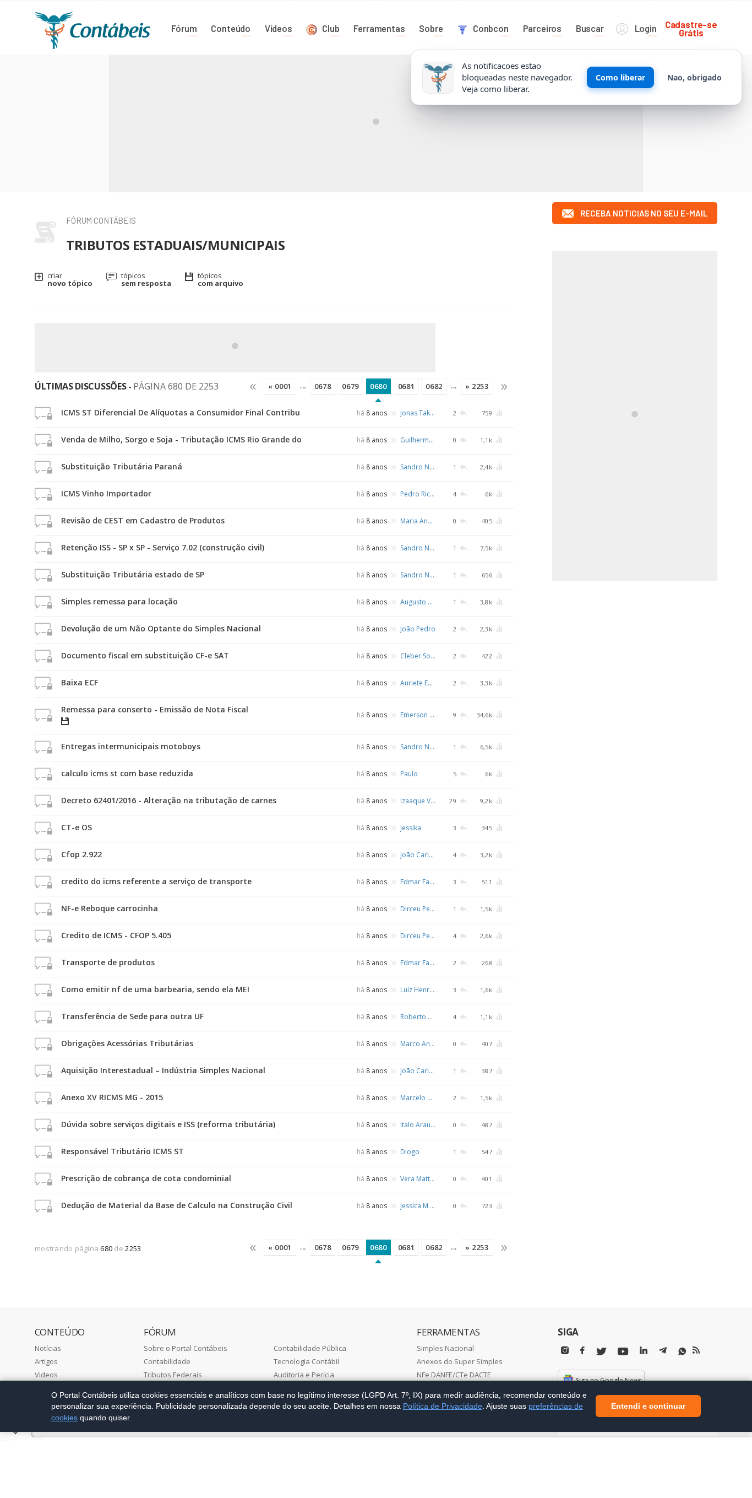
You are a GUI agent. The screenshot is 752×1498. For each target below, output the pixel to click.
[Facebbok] (582, 1350)
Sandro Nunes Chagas (417, 467)
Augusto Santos (417, 602)
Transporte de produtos (108, 962)
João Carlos (417, 854)
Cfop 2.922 (81, 854)
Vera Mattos (417, 1178)
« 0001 (280, 386)
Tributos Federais (173, 1375)
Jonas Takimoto (417, 413)
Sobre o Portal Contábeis (185, 1348)
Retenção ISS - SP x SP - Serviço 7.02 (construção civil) (162, 547)
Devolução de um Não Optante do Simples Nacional (161, 628)
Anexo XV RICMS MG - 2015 (112, 1097)
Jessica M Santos (417, 1205)
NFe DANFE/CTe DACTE (454, 1375)
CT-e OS (76, 827)
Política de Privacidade (442, 1406)
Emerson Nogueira (417, 715)
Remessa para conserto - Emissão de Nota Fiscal (154, 709)
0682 (434, 386)
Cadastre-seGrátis (691, 28)
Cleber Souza (417, 656)
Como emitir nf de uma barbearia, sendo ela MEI (155, 989)
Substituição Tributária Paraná (121, 466)
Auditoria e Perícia (304, 1375)
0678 (322, 386)
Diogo (409, 1151)
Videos (46, 1375)
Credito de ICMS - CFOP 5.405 (116, 935)
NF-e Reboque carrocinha (109, 908)
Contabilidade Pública (310, 1348)
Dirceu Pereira (417, 908)
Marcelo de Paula (417, 1097)
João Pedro (417, 629)
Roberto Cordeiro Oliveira (417, 1016)
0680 (378, 386)
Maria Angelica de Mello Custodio (417, 521)
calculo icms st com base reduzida (127, 773)
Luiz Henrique (417, 989)
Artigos (46, 1361)
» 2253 (477, 386)
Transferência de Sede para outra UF (132, 1016)
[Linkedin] (643, 1350)
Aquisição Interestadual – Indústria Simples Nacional (163, 1070)
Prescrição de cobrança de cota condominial (146, 1178)
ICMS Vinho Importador (106, 493)
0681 (406, 386)
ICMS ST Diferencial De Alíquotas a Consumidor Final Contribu (180, 412)
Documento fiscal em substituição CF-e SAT (145, 655)
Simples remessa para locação (119, 601)
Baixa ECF (79, 682)
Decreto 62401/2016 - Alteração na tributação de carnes (168, 800)
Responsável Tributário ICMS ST (122, 1151)
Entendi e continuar (648, 1406)
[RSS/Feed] (696, 1350)
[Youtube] (622, 1351)
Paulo (409, 773)
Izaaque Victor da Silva (417, 800)
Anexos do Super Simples (460, 1361)
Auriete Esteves (417, 683)
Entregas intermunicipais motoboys (130, 746)
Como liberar (620, 77)
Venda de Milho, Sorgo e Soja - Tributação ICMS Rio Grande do (181, 439)
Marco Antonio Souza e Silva (417, 1043)
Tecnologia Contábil (306, 1361)
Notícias (48, 1348)
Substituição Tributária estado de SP (132, 574)
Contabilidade (167, 1361)
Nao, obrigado (694, 77)
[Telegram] (663, 1352)
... (303, 386)
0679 (350, 386)
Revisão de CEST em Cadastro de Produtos (143, 520)
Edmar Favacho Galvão (417, 881)
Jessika (410, 827)
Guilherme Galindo (417, 440)
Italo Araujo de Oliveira (417, 1124)
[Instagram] (565, 1350)
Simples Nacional (445, 1348)
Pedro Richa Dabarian (417, 494)
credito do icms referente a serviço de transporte (156, 881)
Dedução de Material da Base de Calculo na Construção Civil (176, 1205)
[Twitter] (601, 1351)
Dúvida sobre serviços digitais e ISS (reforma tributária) (168, 1124)
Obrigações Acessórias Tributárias (127, 1043)
